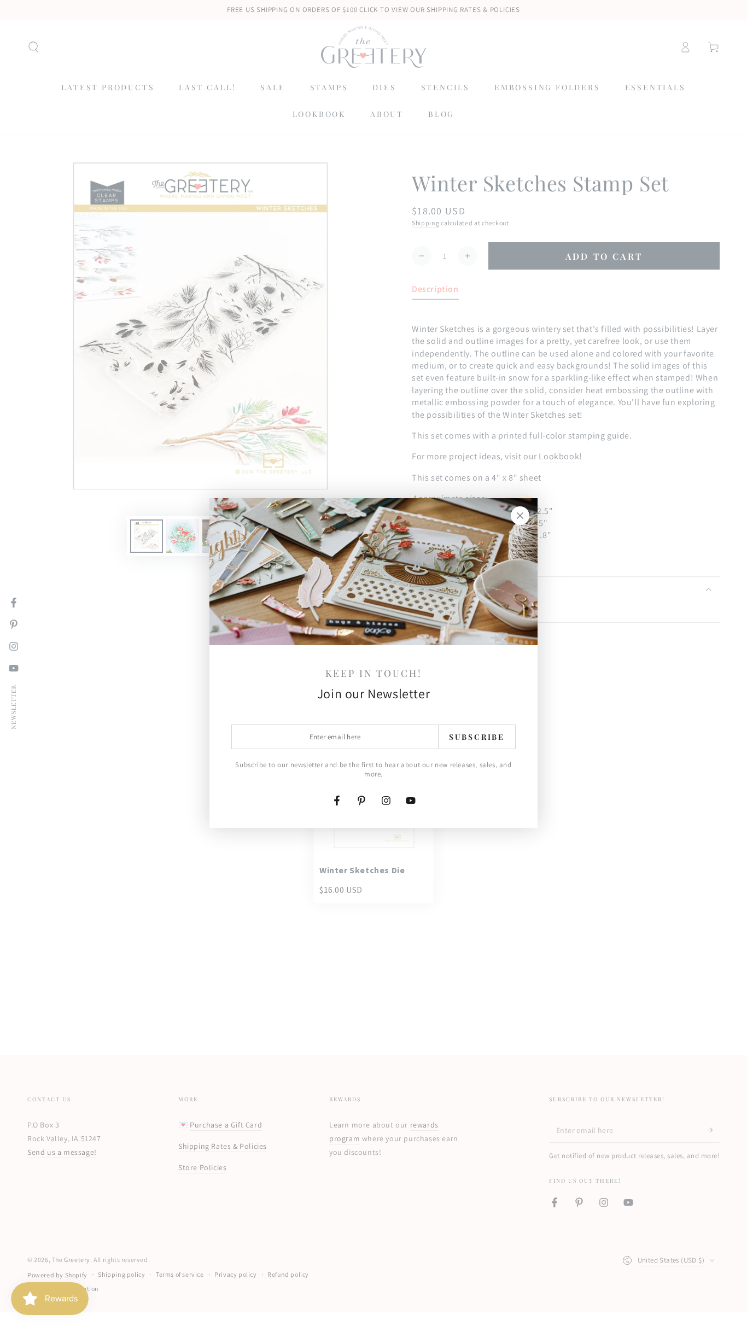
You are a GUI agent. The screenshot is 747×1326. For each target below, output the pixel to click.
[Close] (520, 516)
